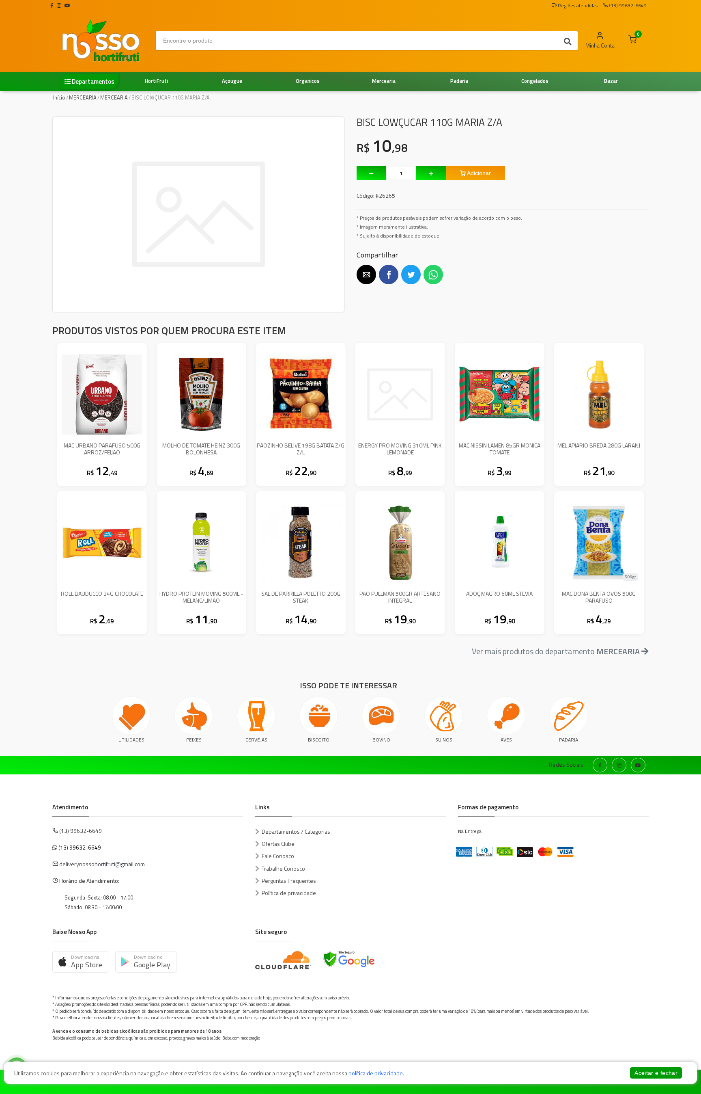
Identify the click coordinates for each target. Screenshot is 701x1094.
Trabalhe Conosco (283, 868)
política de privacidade (375, 1073)
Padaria (568, 740)
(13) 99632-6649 (79, 847)
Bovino (381, 740)
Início (59, 97)
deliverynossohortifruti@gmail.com (102, 864)
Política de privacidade (289, 893)
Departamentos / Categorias (296, 831)
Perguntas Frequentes (289, 880)
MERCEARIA (83, 97)
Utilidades (131, 740)
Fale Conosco (278, 856)
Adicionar (478, 173)
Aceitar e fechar (655, 1073)
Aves (506, 740)
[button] (366, 274)
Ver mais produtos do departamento (556, 651)
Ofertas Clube (278, 843)
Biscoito (318, 740)
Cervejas (256, 740)
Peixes (194, 740)
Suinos (443, 740)
